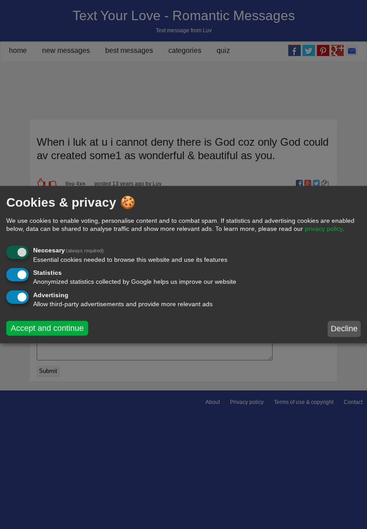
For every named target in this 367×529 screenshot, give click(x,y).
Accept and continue (47, 328)
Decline (344, 328)
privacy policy (323, 228)
